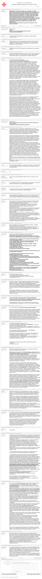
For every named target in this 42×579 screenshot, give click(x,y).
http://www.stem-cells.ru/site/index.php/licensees (18, 264)
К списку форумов (37, 25)
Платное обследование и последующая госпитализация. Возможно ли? (23, 122)
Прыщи (10, 29)
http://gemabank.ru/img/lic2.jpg (15, 269)
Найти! (38, 6)
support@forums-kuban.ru (13, 577)
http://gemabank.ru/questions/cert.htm (16, 270)
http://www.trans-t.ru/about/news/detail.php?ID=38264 (19, 472)
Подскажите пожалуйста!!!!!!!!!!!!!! (15, 31)
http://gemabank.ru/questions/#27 (15, 267)
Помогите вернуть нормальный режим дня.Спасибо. (20, 30)
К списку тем (3, 25)
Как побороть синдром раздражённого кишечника (19, 124)
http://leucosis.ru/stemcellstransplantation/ (28, 307)
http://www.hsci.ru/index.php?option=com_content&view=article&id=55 (23, 268)
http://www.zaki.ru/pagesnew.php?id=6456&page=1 (19, 60)
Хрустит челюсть (12, 123)
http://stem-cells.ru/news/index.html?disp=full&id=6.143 (22, 331)
